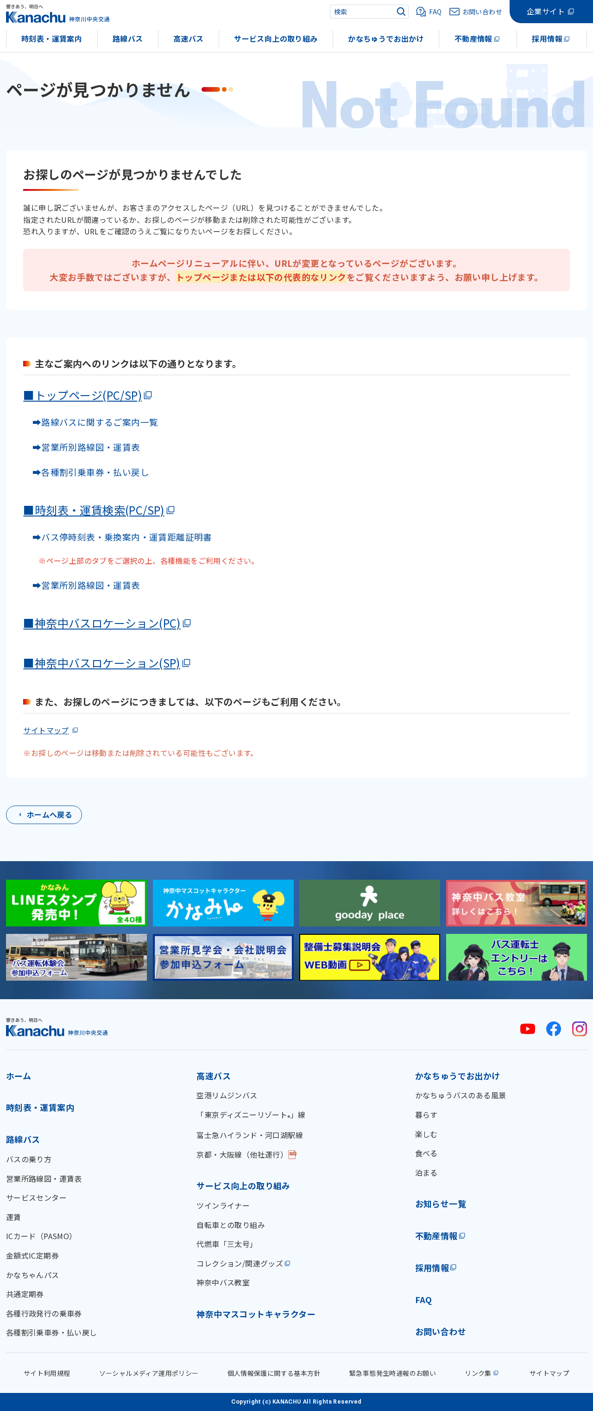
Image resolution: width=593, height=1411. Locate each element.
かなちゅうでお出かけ (386, 38)
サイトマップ (46, 730)
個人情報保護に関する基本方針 (274, 1373)
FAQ (423, 1299)
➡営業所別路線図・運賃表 (81, 447)
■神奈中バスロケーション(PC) (101, 623)
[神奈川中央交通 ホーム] (57, 1027)
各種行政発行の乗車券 (44, 1313)
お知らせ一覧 (440, 1203)
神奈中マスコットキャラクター (255, 1314)
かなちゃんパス (32, 1274)
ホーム (18, 1076)
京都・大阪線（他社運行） (242, 1154)
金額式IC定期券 (32, 1255)
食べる (426, 1153)
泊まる (426, 1172)
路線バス (128, 38)
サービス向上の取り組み (275, 38)
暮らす (426, 1114)
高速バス (188, 38)
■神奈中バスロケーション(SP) (101, 663)
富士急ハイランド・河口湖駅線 (249, 1134)
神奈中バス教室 (223, 1282)
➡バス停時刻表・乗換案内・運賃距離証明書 (122, 536)
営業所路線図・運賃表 (44, 1178)
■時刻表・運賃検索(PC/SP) (93, 510)
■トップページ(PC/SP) (82, 395)
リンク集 (478, 1373)
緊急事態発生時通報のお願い (392, 1373)
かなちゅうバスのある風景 (460, 1095)
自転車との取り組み (230, 1224)
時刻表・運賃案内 (51, 38)
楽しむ (426, 1134)
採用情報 (547, 38)
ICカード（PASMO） (41, 1235)
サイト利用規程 (47, 1373)
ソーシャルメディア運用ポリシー (149, 1373)
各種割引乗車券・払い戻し (51, 1332)
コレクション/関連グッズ (239, 1263)
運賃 (13, 1216)
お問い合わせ (440, 1331)
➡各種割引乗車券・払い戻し (86, 472)
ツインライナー (223, 1205)
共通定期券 (25, 1293)
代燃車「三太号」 (226, 1243)
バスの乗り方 (28, 1159)
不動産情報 (473, 38)
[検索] (401, 12)
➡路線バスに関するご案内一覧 (90, 422)
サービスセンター (36, 1197)
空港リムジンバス (226, 1095)
